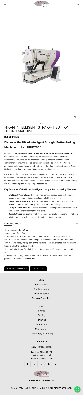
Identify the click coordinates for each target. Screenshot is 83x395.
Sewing (41, 306)
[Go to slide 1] (40, 123)
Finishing (41, 320)
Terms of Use (41, 284)
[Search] (78, 4)
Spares (41, 310)
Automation (41, 324)
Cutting (41, 315)
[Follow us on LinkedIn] (56, 364)
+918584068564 (45, 347)
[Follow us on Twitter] (35, 364)
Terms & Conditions (41, 298)
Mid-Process (41, 329)
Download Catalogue (16, 269)
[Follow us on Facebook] (27, 364)
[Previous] (5, 123)
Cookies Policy (41, 289)
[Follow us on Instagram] (42, 364)
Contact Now (38, 269)
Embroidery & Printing (41, 333)
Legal (41, 280)
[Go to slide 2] (42, 123)
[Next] (78, 123)
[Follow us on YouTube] (49, 364)
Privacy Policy (41, 293)
